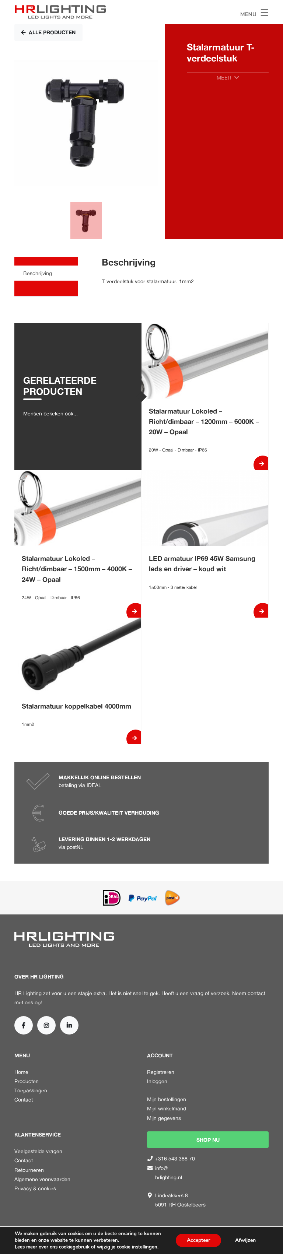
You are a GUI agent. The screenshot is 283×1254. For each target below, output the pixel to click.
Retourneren (29, 1170)
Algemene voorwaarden (42, 1179)
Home (21, 1072)
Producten (26, 1081)
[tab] (46, 273)
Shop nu (208, 1140)
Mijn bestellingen (166, 1099)
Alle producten (52, 32)
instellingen (144, 1247)
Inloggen (157, 1081)
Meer (224, 77)
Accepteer (198, 1240)
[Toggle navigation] (254, 12)
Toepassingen (30, 1090)
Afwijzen (245, 1240)
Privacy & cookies (35, 1188)
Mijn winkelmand (166, 1108)
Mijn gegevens (164, 1118)
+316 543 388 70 (175, 1158)
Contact (23, 1099)
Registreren (160, 1072)
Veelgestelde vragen (38, 1151)
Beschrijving (37, 273)
